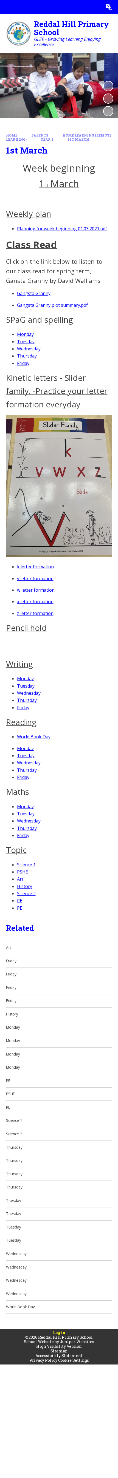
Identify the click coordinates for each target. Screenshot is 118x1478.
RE (19, 901)
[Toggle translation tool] (109, 7)
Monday (25, 334)
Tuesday (26, 342)
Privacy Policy (43, 1360)
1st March (78, 139)
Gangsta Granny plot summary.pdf (52, 305)
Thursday (27, 356)
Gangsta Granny (33, 293)
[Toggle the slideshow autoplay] (108, 86)
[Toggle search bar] (95, 7)
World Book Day (33, 737)
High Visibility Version (59, 1346)
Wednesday (29, 349)
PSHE (22, 872)
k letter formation (35, 567)
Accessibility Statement (59, 1355)
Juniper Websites (77, 1341)
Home (11, 135)
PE (19, 908)
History (24, 886)
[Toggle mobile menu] (7, 7)
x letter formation (35, 601)
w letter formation (36, 590)
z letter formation (35, 613)
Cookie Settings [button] (73, 1360)
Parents (39, 135)
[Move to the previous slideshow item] (108, 98)
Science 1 (26, 865)
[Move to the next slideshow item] (108, 111)
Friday (23, 363)
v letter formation (35, 578)
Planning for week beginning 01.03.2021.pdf (62, 229)
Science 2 (26, 893)
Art (20, 879)
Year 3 (47, 139)
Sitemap (59, 1351)
